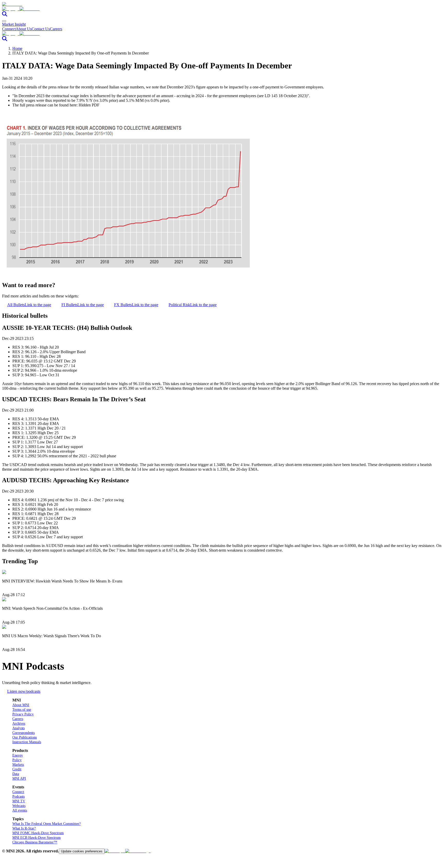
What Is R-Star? (24, 828)
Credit (16, 769)
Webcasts (18, 806)
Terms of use (21, 710)
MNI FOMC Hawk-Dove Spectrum (38, 833)
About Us (24, 29)
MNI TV (18, 801)
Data (15, 774)
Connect (9, 29)
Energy (17, 755)
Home (17, 48)
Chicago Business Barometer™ (34, 842)
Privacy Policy (23, 714)
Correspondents (23, 733)
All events (19, 810)
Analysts (18, 728)
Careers (56, 29)
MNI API (19, 778)
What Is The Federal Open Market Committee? (46, 824)
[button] (222, 9)
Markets (18, 765)
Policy (17, 760)
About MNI (20, 705)
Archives (18, 723)
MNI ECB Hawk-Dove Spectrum (36, 838)
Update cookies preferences (82, 851)
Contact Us (41, 29)
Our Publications (24, 737)
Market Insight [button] (14, 24)
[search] (4, 15)
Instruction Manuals (26, 742)
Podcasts (18, 796)
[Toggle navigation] (4, 21)
